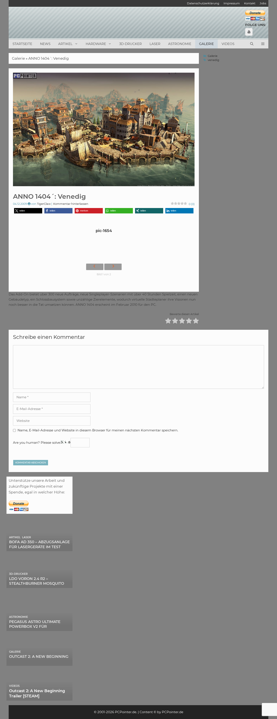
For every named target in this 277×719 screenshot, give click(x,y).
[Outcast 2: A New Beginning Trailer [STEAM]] (39, 697)
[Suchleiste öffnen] (251, 43)
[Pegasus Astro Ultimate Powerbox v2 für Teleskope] (39, 628)
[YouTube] (249, 32)
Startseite (22, 44)
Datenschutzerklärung (203, 3)
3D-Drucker (130, 44)
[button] (262, 43)
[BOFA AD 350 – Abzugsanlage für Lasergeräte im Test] (39, 548)
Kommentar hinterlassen (70, 203)
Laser (155, 44)
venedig (213, 60)
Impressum (232, 3)
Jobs (263, 3)
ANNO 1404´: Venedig (48, 58)
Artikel (65, 44)
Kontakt (249, 3)
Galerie (206, 44)
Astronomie (179, 44)
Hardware (96, 44)
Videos (228, 44)
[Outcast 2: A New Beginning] (39, 663)
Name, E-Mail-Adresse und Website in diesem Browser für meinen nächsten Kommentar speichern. (98, 430)
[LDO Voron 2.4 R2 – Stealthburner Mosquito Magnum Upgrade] (39, 585)
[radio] (168, 321)
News (45, 44)
